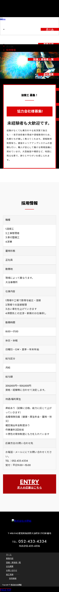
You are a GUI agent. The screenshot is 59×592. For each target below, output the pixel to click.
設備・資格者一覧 (43, 59)
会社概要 (48, 74)
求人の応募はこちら (29, 483)
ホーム (50, 29)
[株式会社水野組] (29, 521)
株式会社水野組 (16, 585)
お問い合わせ (11, 570)
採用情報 (12, 578)
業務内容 (9, 558)
